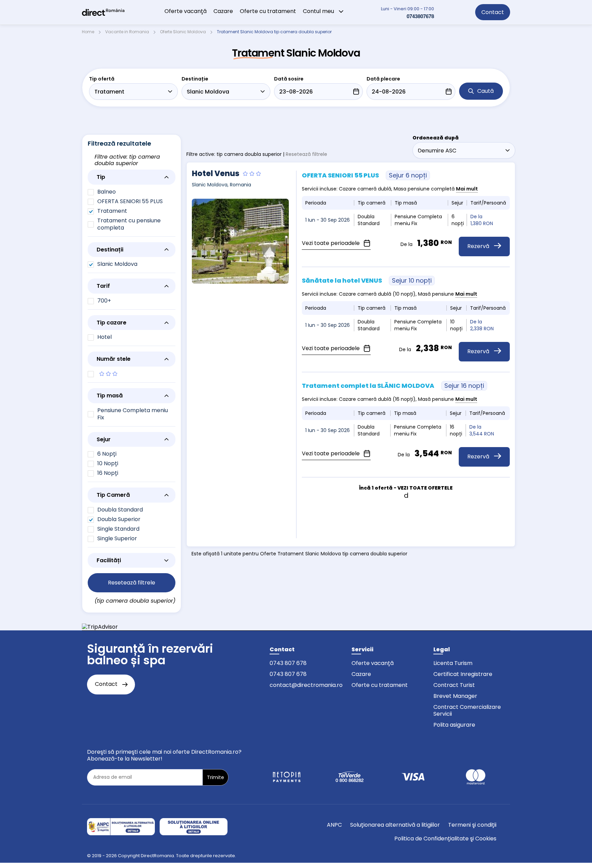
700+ (104, 301)
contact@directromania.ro (306, 685)
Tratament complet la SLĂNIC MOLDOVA (393, 385)
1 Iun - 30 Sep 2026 (327, 220)
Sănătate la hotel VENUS (367, 280)
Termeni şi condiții (472, 825)
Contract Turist (454, 685)
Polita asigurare (454, 725)
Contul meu (319, 11)
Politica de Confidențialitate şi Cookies (445, 838)
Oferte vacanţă (185, 11)
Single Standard (118, 529)
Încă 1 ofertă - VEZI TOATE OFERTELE (406, 487)
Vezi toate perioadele (331, 243)
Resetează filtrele (306, 154)
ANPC (334, 825)
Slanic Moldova (117, 264)
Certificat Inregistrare (462, 674)
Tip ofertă (101, 78)
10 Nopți (107, 463)
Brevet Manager (455, 696)
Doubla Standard (120, 510)
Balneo (106, 192)
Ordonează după (435, 137)
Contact (492, 12)
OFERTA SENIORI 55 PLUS (130, 201)
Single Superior (117, 538)
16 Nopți (107, 473)
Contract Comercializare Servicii (467, 710)
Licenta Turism (452, 663)
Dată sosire (289, 78)
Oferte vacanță (373, 663)
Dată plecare (383, 78)
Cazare (223, 11)
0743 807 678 (288, 663)
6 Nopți (106, 454)
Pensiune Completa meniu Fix (132, 413)
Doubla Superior (118, 519)
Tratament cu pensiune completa (129, 224)
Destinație (195, 78)
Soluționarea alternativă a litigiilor (395, 825)
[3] (131, 374)
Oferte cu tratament (268, 11)
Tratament (112, 211)
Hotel (104, 337)
